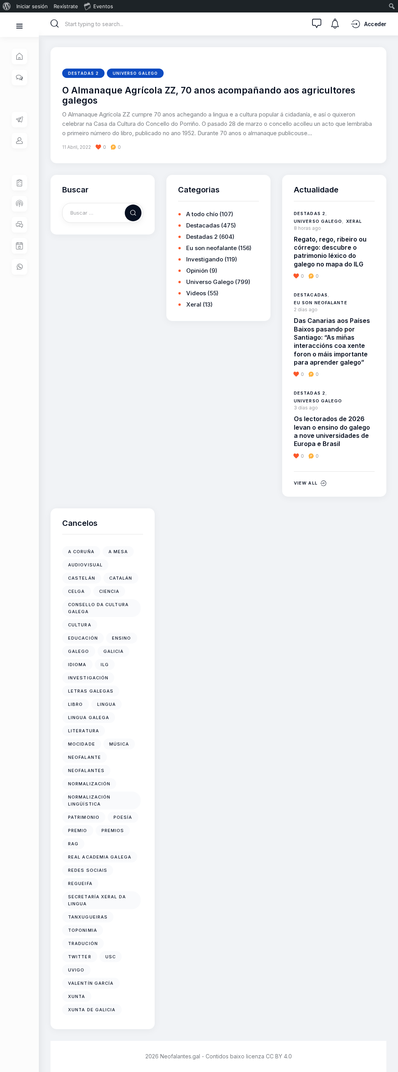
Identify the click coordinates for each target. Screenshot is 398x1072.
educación (83, 638)
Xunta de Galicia (92, 1009)
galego (78, 651)
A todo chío (202, 214)
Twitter (79, 956)
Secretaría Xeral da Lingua (97, 900)
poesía (123, 817)
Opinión (197, 270)
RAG (73, 843)
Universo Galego (135, 73)
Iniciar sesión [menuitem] (32, 6)
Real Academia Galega (99, 857)
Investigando (204, 259)
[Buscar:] (102, 212)
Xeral (193, 304)
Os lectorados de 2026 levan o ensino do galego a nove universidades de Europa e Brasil (332, 431)
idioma (77, 664)
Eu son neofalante (211, 248)
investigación (88, 678)
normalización (89, 783)
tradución (83, 943)
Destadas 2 (83, 73)
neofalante (84, 757)
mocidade (81, 744)
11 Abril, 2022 (76, 147)
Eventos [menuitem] (103, 6)
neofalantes (86, 770)
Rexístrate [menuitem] (66, 6)
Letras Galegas (90, 691)
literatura (83, 730)
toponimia (82, 930)
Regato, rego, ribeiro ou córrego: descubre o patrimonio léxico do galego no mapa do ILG (330, 251)
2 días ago (306, 309)
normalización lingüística (89, 800)
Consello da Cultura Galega (98, 608)
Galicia (113, 651)
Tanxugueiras (88, 917)
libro (75, 704)
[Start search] (55, 23)
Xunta (77, 996)
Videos (196, 293)
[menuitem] (7, 6)
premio (77, 830)
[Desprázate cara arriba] (386, 1051)
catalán (121, 578)
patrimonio (84, 817)
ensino (121, 638)
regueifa (80, 883)
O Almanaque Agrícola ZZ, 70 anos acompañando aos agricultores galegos (208, 95)
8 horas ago (307, 228)
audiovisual (85, 565)
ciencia (109, 591)
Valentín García (91, 983)
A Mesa (118, 551)
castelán (81, 578)
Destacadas (203, 225)
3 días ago (306, 408)
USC (110, 956)
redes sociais (87, 870)
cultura (79, 625)
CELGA (76, 591)
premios (112, 830)
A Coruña (81, 551)
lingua (106, 704)
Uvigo (76, 970)
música (119, 744)
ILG (105, 664)
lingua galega (88, 717)
